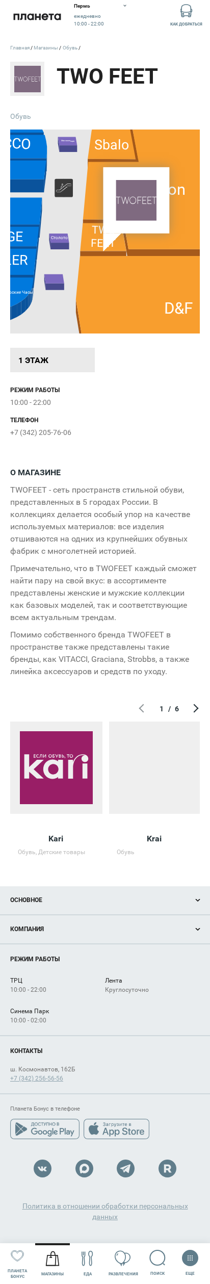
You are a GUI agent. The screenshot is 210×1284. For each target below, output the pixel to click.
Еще (189, 1271)
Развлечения (123, 1274)
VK (42, 1168)
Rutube (167, 1168)
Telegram (126, 1168)
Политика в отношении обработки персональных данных (105, 1211)
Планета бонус (17, 1274)
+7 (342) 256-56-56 (36, 1078)
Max (84, 1168)
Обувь (20, 116)
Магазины (52, 1274)
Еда (88, 1274)
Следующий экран (194, 709)
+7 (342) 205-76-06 (40, 432)
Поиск (157, 1273)
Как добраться (186, 24)
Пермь (82, 6)
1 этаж (33, 360)
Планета (37, 16)
